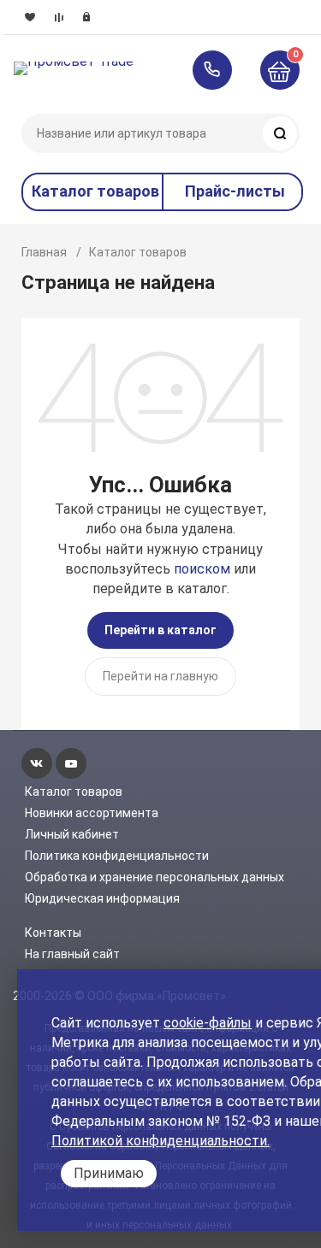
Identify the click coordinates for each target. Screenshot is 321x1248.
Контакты (53, 932)
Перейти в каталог (160, 630)
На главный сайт (72, 954)
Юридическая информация (102, 898)
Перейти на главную (160, 676)
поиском (202, 569)
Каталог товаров (73, 791)
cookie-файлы (207, 1023)
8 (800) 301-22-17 (220, 70)
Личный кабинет (72, 834)
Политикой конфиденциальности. (160, 1141)
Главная (44, 252)
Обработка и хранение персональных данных (154, 877)
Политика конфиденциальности (117, 855)
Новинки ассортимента (91, 813)
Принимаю (109, 1173)
